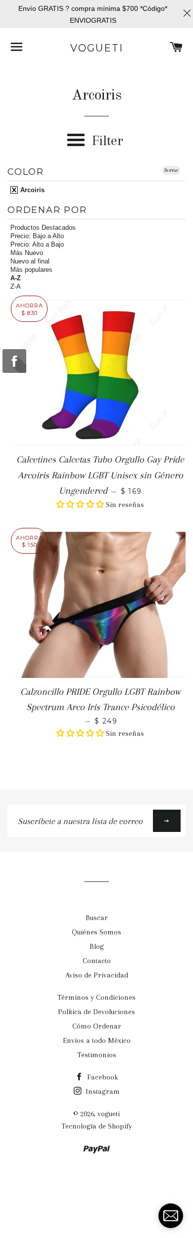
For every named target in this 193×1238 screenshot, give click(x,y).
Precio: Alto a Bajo (37, 244)
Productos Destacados (43, 227)
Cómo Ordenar (96, 1026)
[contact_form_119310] (170, 1215)
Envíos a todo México (97, 1040)
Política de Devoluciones (96, 1011)
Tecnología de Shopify (96, 1126)
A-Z (15, 278)
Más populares (31, 269)
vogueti (96, 48)
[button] (81, 504)
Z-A (15, 286)
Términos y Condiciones (96, 997)
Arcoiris (31, 190)
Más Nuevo (26, 253)
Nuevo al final (29, 261)
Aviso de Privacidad (96, 975)
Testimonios (96, 1054)
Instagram (102, 1091)
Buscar (97, 917)
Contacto (97, 960)
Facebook (101, 1077)
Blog (97, 946)
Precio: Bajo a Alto (37, 236)
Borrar (171, 170)
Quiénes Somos (96, 932)
